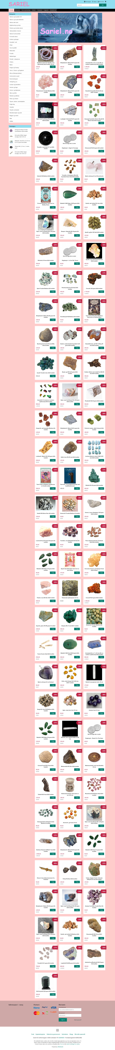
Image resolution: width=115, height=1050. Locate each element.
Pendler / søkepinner (15, 59)
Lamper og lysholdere (15, 84)
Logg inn (46, 10)
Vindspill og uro (13, 81)
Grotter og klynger (14, 39)
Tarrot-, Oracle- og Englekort (17, 70)
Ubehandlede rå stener (15, 31)
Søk (103, 5)
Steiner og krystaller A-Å (16, 16)
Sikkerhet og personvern (53, 1034)
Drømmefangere (14, 79)
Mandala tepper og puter (16, 112)
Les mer (62, 1044)
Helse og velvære (14, 98)
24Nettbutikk (60, 1046)
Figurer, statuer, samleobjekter (17, 101)
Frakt (32, 1034)
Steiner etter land (14, 22)
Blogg (71, 1034)
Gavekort (39, 10)
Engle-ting (12, 104)
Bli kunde (17, 10)
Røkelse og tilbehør (14, 95)
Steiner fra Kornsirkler (15, 33)
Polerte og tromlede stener (16, 28)
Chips (11, 45)
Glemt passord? (77, 1020)
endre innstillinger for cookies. (73, 1044)
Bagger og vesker (14, 115)
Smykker (12, 107)
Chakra (11, 62)
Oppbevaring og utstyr (15, 25)
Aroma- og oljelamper (15, 90)
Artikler (34, 10)
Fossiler (12, 53)
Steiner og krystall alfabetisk (16, 19)
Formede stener (14, 36)
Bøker (11, 64)
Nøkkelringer (13, 56)
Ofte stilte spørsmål (79, 1034)
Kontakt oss (53, 10)
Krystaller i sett (13, 42)
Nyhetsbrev (65, 1034)
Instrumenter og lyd (14, 76)
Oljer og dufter (13, 93)
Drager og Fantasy (14, 67)
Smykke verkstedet (14, 110)
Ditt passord (62, 1013)
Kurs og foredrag (26, 10)
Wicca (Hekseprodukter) (16, 73)
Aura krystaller (13, 47)
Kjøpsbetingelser (40, 1034)
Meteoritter (12, 50)
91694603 (61, 1037)
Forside (11, 10)
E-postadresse (62, 1007)
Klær (11, 118)
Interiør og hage (14, 87)
